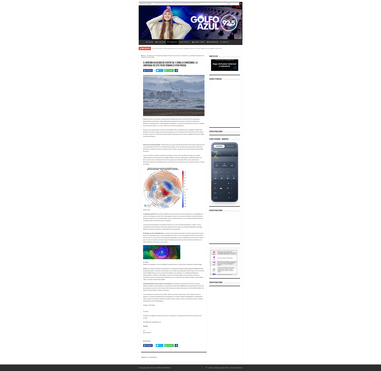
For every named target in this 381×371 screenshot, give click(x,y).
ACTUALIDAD (161, 42)
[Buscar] (240, 3)
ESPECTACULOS (184, 42)
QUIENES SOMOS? (199, 42)
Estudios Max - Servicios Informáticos (231, 368)
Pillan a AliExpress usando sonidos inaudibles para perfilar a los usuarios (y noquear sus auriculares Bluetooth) (181, 48)
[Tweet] (159, 70)
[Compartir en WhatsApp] (169, 70)
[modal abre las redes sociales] (176, 70)
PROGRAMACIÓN (213, 42)
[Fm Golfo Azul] (190, 22)
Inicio (144, 55)
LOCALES (150, 42)
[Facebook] (228, 4)
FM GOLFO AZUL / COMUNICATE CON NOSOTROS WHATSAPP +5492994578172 (178, 3)
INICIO (142, 42)
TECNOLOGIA (173, 42)
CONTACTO (225, 42)
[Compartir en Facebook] (148, 70)
